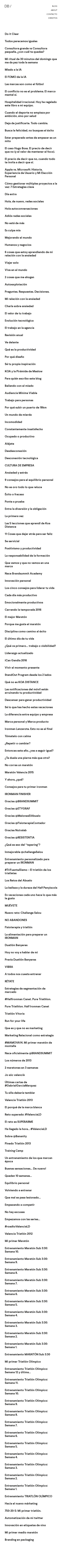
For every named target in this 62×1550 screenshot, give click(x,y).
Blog (54, 6)
